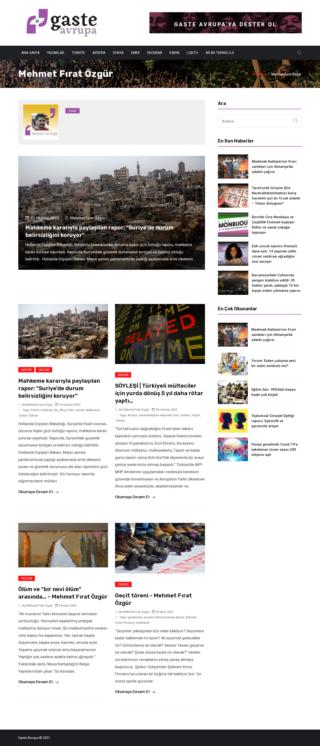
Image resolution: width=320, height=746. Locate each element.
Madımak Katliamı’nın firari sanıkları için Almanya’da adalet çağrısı (274, 166)
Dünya (118, 53)
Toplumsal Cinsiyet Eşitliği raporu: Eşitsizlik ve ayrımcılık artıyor (272, 421)
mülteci (185, 415)
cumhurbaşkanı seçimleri (155, 415)
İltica (63, 410)
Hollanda (47, 410)
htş (56, 410)
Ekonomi (154, 53)
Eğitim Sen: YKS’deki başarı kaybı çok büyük (273, 392)
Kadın (174, 53)
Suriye (23, 415)
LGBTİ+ (192, 53)
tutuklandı (142, 622)
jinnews (149, 617)
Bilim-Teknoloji (220, 53)
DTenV (35, 410)
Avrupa (99, 53)
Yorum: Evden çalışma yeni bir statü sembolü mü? (273, 363)
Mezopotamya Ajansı (169, 617)
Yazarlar (55, 53)
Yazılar (43, 369)
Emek (135, 53)
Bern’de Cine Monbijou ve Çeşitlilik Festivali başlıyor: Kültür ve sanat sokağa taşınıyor (273, 225)
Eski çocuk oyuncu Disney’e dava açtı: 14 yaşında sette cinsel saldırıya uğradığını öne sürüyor (274, 254)
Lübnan (79, 410)
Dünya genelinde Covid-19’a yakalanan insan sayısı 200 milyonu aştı (274, 449)
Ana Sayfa (30, 53)
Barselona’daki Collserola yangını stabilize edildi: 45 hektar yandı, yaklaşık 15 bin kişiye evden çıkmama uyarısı (276, 283)
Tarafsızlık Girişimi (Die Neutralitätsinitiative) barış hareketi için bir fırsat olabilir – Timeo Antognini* (276, 196)
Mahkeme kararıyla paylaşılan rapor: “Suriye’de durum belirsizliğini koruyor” (59, 388)
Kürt (176, 415)
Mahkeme (92, 410)
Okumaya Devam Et (36, 491)
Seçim (196, 415)
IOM (70, 410)
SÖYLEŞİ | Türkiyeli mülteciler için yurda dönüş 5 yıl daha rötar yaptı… (159, 393)
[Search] (295, 121)
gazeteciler (134, 617)
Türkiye (78, 53)
